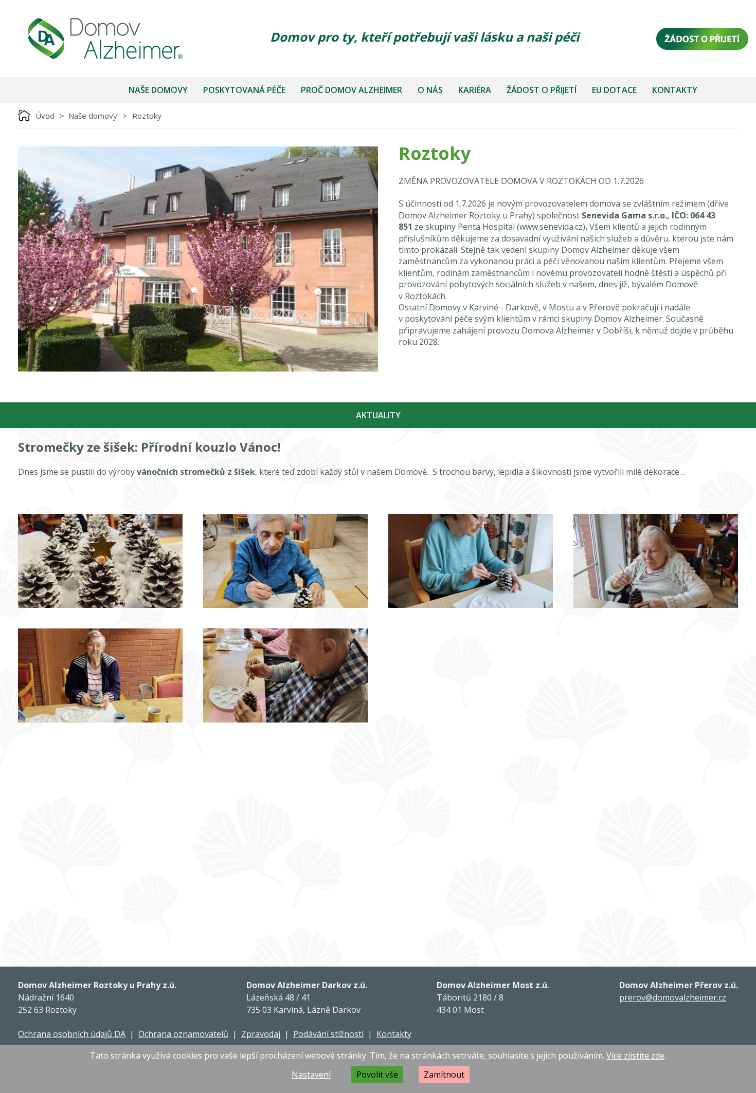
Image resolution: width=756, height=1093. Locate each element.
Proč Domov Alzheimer (351, 90)
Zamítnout (444, 1074)
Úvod (45, 115)
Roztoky (146, 115)
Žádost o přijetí (542, 90)
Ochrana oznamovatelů (183, 1034)
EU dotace (614, 90)
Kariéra (474, 90)
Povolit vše (377, 1074)
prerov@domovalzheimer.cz (672, 997)
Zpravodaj (260, 1034)
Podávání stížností (328, 1034)
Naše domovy (158, 90)
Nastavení (311, 1074)
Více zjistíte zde (635, 1055)
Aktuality (378, 415)
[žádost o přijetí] (702, 39)
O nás (430, 90)
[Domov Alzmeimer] (105, 38)
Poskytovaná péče (244, 90)
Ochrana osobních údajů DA (71, 1034)
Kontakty (674, 90)
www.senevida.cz (551, 226)
